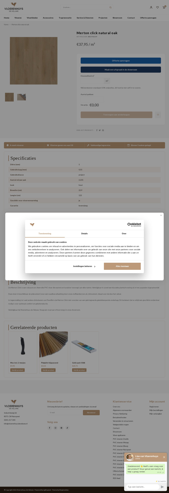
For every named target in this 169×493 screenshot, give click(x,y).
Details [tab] (84, 233)
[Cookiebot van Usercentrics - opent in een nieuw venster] (129, 225)
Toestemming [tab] (45, 233)
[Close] (161, 215)
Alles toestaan (122, 266)
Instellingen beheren (82, 266)
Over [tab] (124, 233)
